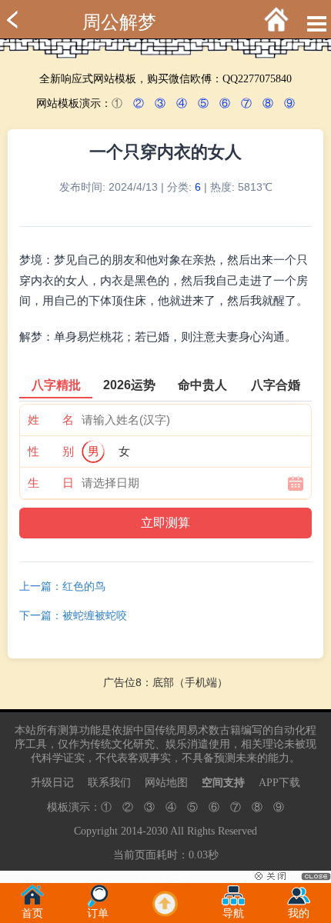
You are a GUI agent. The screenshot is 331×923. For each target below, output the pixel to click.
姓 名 (51, 419)
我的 (298, 913)
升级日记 (52, 782)
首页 (32, 913)
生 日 (51, 482)
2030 (157, 831)
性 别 (51, 451)
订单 (98, 913)
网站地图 (166, 782)
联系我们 (109, 782)
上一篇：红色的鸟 (62, 586)
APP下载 (279, 782)
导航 (233, 913)
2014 (131, 831)
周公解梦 (119, 22)
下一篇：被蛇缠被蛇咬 (73, 615)
